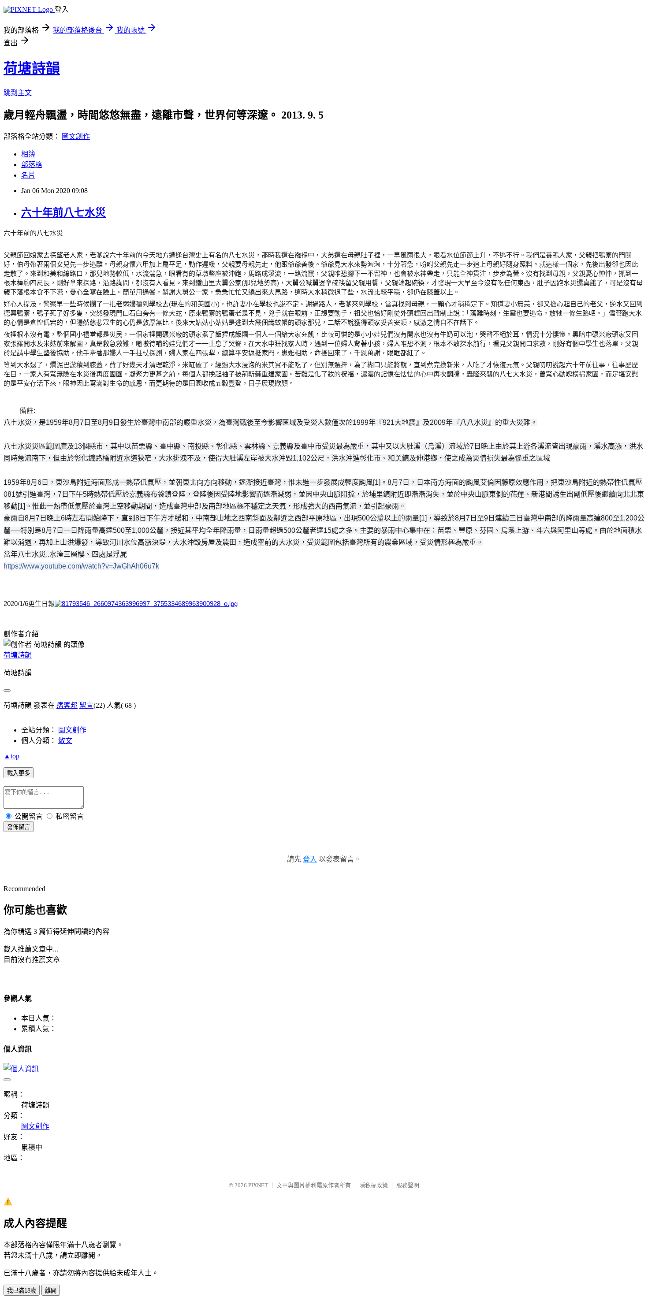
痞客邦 (67, 705)
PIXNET (258, 1185)
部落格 (31, 164)
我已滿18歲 (21, 1290)
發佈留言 (18, 827)
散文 (65, 740)
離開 (50, 1290)
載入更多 (18, 773)
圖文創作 (76, 136)
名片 (28, 175)
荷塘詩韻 (32, 68)
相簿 (28, 154)
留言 (86, 705)
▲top (11, 756)
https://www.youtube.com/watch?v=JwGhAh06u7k (81, 566)
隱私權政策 (373, 1185)
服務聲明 (407, 1185)
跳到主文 (18, 93)
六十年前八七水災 (63, 212)
